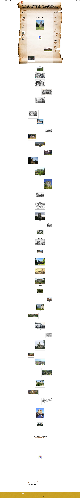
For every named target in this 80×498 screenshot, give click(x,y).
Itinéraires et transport (55, 25)
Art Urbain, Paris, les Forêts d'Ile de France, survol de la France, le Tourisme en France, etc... (56, 35)
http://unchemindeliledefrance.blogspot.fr (40, 437)
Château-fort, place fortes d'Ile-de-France (56, 21)
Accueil (40, 489)
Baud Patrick (23, 34)
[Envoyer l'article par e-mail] (41, 480)
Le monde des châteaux (46, 481)
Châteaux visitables (23, 22)
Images (38, 481)
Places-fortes (33, 482)
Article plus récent (30, 489)
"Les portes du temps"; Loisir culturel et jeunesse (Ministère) (55, 31)
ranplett (42, 496)
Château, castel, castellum (24, 21)
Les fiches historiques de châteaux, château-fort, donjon (55, 18)
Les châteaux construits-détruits (23, 25)
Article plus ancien (50, 489)
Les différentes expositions (23, 14)
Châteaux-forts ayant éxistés (33, 481)
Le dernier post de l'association (26, 10)
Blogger (47, 496)
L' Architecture (41, 481)
